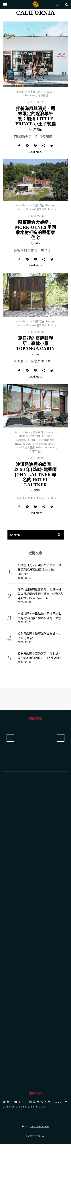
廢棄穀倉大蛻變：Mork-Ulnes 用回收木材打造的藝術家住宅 (35, 229)
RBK (37, 490)
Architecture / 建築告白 (30, 205)
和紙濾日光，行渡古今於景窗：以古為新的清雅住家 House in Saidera (39, 569)
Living (41, 91)
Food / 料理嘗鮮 (26, 91)
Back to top (33, 1136)
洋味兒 (37, 129)
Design (50, 205)
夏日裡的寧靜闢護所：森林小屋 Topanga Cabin (35, 343)
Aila (37, 243)
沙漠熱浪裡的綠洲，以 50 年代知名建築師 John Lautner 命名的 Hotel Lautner (35, 474)
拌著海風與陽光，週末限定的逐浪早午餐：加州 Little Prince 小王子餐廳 (35, 116)
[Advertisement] (35, 928)
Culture (47, 436)
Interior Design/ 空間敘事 (31, 209)
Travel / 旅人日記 (24, 447)
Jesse (37, 354)
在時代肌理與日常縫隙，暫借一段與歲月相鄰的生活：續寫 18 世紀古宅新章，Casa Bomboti (40, 593)
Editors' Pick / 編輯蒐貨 (40, 439)
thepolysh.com (39, 1126)
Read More (35, 152)
